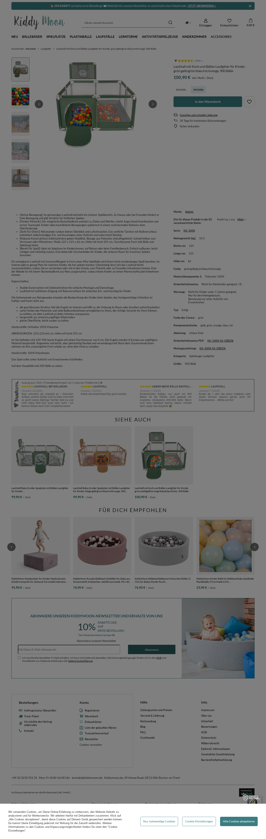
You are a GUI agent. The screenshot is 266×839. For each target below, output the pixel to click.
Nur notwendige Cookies (159, 821)
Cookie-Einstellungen (199, 821)
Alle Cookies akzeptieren (239, 821)
